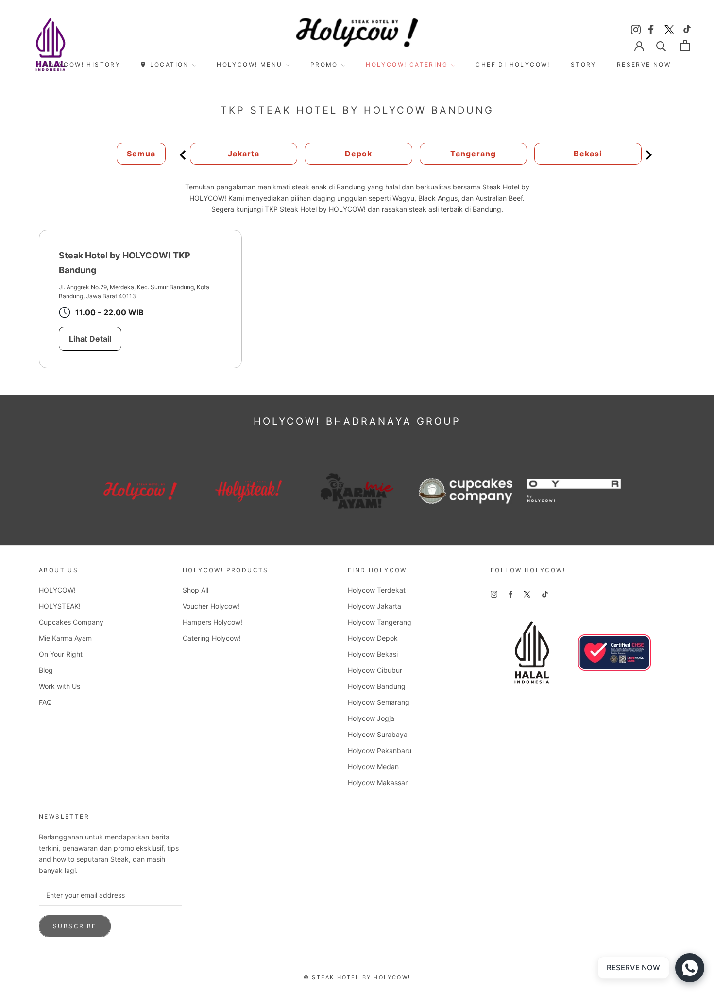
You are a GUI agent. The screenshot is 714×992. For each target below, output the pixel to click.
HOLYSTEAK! (60, 606)
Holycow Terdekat (377, 590)
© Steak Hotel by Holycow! (357, 977)
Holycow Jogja (371, 718)
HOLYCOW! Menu (249, 64)
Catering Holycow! (212, 638)
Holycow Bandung (377, 686)
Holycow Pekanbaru (379, 750)
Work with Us (59, 686)
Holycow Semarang (378, 702)
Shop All (195, 590)
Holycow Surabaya (378, 734)
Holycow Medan (373, 766)
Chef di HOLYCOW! (513, 64)
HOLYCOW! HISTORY (81, 64)
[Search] (661, 45)
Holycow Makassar (378, 782)
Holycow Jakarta (374, 606)
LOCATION (169, 64)
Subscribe (75, 926)
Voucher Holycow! (211, 606)
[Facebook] (652, 28)
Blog (46, 670)
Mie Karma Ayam (65, 638)
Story (583, 64)
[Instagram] (636, 28)
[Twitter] (669, 28)
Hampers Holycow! (212, 622)
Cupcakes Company (71, 622)
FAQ (45, 702)
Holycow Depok (373, 638)
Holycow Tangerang (379, 622)
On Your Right (61, 654)
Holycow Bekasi (373, 654)
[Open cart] (685, 45)
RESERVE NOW (644, 64)
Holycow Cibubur (375, 670)
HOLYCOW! (57, 590)
